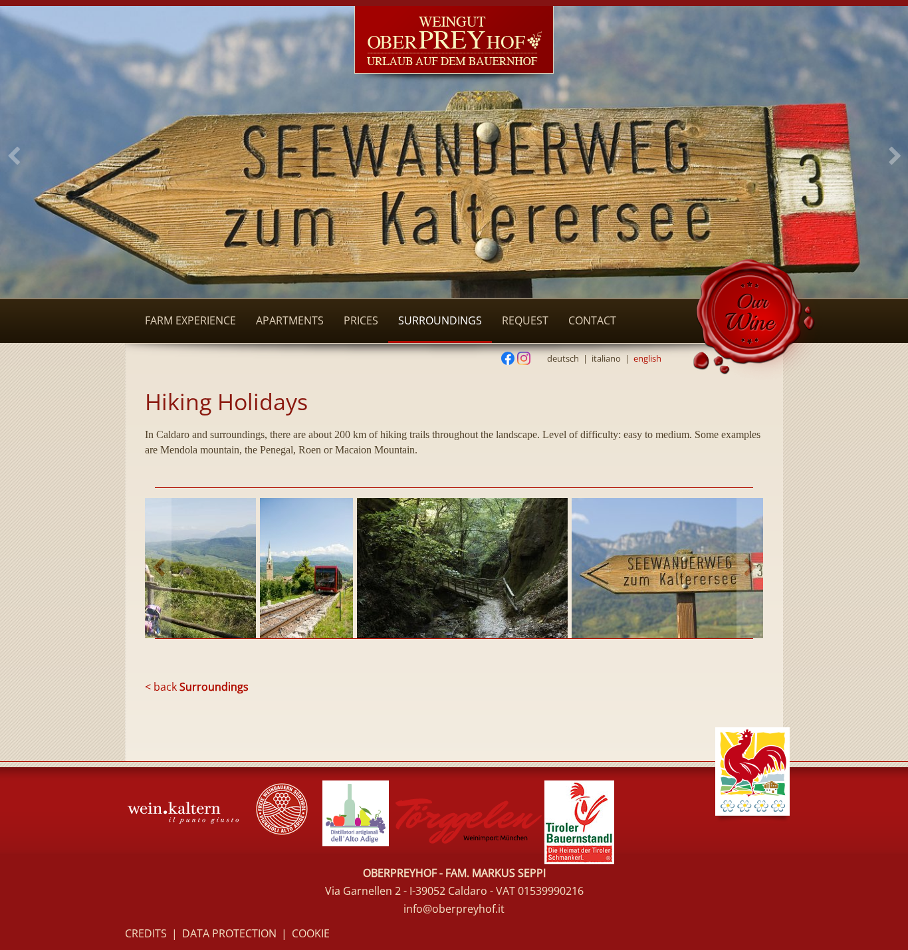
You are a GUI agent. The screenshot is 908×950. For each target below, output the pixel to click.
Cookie (311, 933)
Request (525, 320)
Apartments (290, 320)
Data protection (229, 933)
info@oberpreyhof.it (454, 908)
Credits (146, 933)
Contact (592, 320)
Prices (361, 320)
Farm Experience (190, 320)
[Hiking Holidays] (324, 568)
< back (197, 686)
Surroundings (440, 320)
